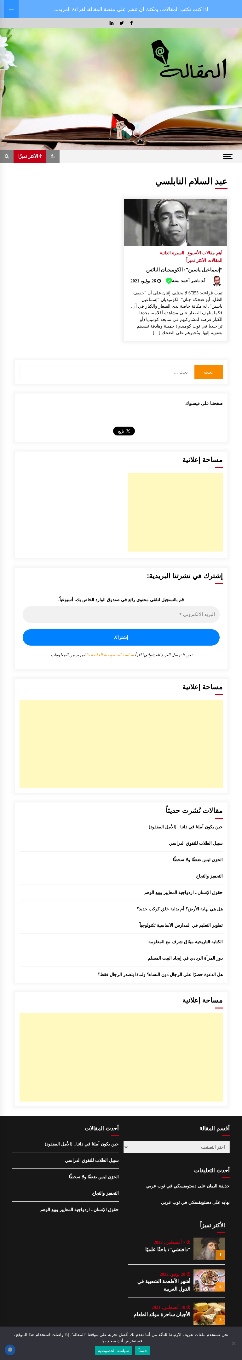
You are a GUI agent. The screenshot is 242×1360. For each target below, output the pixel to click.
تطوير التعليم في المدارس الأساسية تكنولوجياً (181, 925)
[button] (53, 156)
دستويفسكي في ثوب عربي (171, 1186)
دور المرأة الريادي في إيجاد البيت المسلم (185, 958)
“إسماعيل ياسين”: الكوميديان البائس (184, 270)
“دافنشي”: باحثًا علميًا (167, 1249)
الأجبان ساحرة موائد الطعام (162, 1314)
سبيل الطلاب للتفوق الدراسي (196, 843)
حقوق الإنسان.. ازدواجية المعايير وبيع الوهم (183, 892)
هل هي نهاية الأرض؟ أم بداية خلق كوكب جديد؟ (180, 909)
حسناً (142, 1350)
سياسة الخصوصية (113, 1350)
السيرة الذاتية (172, 253)
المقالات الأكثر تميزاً (204, 260)
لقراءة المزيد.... (69, 9)
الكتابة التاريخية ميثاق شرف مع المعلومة (185, 941)
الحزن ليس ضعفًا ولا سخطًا (198, 859)
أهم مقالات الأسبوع (204, 253)
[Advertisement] (175, 512)
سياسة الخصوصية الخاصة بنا (109, 655)
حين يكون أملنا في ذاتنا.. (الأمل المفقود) (186, 827)
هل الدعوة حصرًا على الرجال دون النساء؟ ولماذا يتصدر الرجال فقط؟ (160, 974)
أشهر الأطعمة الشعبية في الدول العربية (163, 1285)
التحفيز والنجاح (209, 876)
